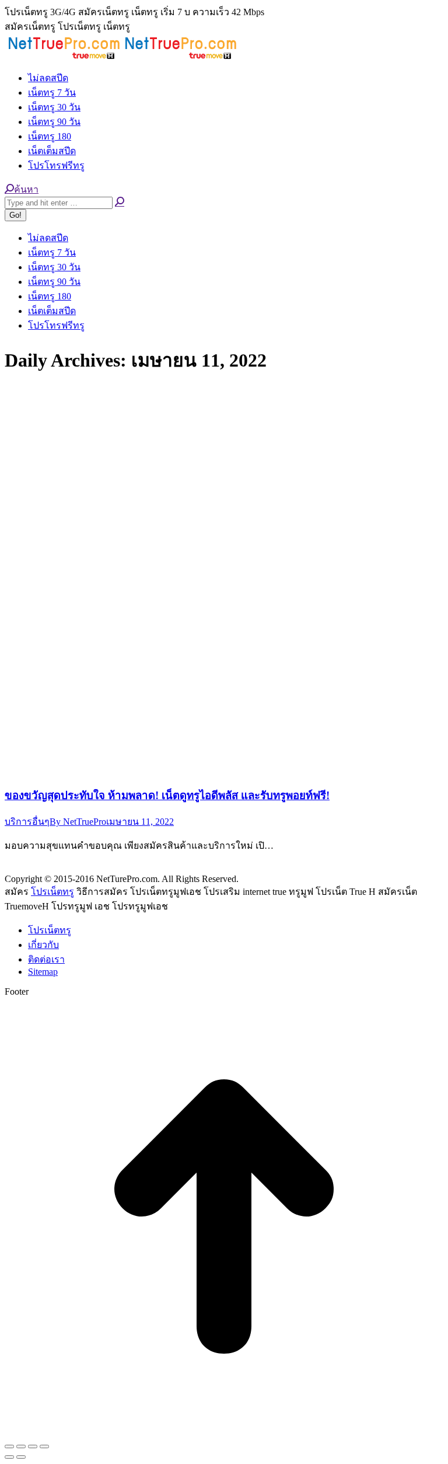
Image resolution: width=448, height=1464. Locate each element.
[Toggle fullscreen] (32, 1446)
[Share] (21, 1446)
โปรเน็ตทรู (52, 892)
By (78, 822)
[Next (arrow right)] (21, 1457)
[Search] (119, 202)
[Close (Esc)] (9, 1446)
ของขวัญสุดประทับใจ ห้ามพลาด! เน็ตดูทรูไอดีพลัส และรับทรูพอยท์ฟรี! (167, 795)
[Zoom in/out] (44, 1446)
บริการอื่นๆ (27, 822)
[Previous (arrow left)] (9, 1457)
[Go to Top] (224, 1433)
